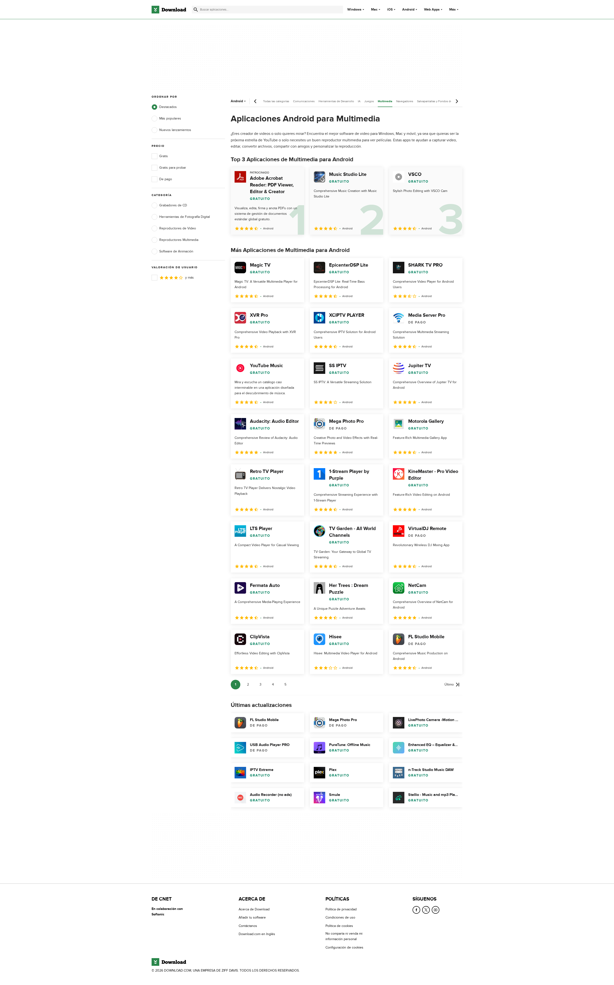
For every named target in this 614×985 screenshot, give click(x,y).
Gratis (163, 156)
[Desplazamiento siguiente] (456, 101)
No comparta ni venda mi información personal (343, 936)
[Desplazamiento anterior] (255, 101)
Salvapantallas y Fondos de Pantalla (440, 101)
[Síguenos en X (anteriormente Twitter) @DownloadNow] (426, 910)
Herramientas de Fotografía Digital (184, 217)
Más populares (170, 118)
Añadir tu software (252, 917)
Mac (374, 9)
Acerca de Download (254, 909)
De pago (165, 179)
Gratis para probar (172, 168)
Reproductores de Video (177, 228)
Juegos (369, 101)
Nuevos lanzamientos (175, 130)
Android (408, 9)
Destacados (168, 107)
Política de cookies (339, 926)
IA (359, 101)
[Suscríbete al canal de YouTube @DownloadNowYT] (435, 910)
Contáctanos (248, 926)
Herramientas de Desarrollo (336, 101)
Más (452, 9)
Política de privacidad (341, 909)
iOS (390, 9)
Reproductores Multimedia (178, 240)
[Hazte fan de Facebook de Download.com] (416, 910)
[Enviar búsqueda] (196, 9)
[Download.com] (169, 9)
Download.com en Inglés (257, 934)
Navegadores (404, 101)
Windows (354, 9)
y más (189, 277)
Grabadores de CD (173, 205)
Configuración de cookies (344, 947)
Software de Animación (176, 251)
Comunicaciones (304, 101)
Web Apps (432, 9)
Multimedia (385, 101)
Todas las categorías (276, 101)
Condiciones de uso (340, 917)
